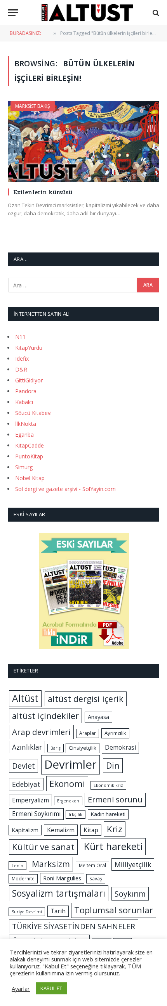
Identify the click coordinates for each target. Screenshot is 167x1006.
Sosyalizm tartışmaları (58, 893)
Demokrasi (120, 747)
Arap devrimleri (41, 731)
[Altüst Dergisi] (87, 12)
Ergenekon (68, 801)
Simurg (24, 467)
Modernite (23, 878)
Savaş (95, 878)
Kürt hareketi (113, 846)
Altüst (25, 698)
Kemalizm (61, 830)
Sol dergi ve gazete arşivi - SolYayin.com (65, 489)
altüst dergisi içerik (86, 698)
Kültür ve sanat (43, 847)
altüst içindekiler (45, 715)
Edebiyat (26, 784)
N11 (20, 337)
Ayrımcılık (115, 732)
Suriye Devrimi (27, 911)
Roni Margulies (62, 878)
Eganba (24, 434)
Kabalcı (24, 402)
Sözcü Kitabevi (33, 413)
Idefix (22, 358)
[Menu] (13, 12)
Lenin (17, 865)
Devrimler (70, 764)
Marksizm (51, 863)
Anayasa (98, 717)
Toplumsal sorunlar (113, 910)
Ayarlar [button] (21, 988)
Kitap (91, 830)
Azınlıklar (27, 747)
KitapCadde (29, 445)
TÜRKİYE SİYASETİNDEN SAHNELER (73, 926)
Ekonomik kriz (108, 785)
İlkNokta (25, 423)
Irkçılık (75, 814)
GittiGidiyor (29, 380)
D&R (21, 369)
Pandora (26, 391)
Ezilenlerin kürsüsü (42, 192)
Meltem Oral (92, 865)
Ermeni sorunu (115, 799)
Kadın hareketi (108, 814)
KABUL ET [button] (51, 988)
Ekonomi (67, 784)
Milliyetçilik (133, 864)
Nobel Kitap (30, 478)
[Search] (155, 12)
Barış (55, 748)
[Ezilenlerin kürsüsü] (83, 141)
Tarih (58, 911)
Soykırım (130, 893)
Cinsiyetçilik (82, 747)
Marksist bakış (32, 106)
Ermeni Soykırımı (36, 813)
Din (113, 765)
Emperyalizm (30, 800)
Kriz (114, 829)
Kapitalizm (25, 830)
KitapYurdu (28, 347)
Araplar (87, 733)
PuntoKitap (29, 456)
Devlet (23, 766)
